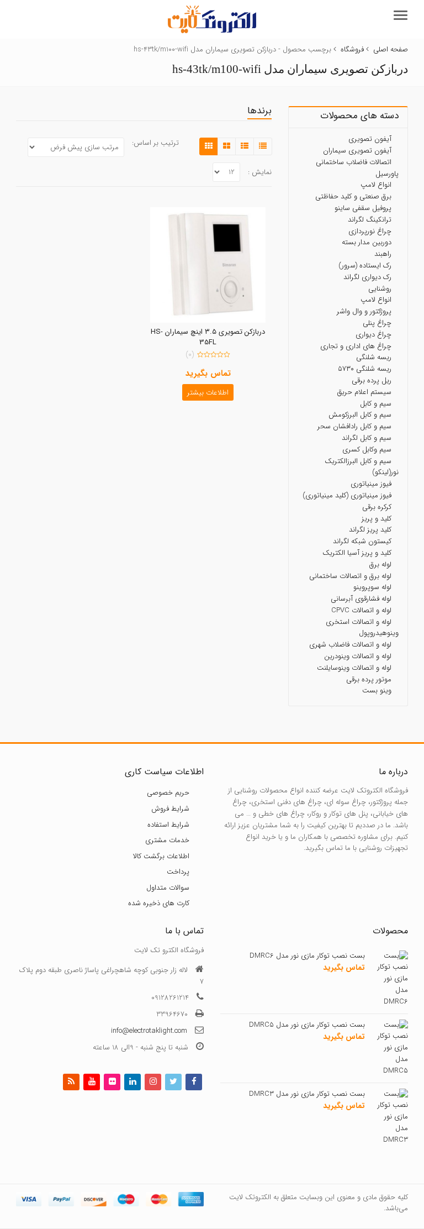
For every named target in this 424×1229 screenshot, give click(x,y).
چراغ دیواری (373, 334)
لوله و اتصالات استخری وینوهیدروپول (362, 627)
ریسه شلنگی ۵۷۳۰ (364, 369)
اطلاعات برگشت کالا (161, 856)
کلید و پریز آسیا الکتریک (356, 553)
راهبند (382, 254)
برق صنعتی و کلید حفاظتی (353, 196)
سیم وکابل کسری (366, 449)
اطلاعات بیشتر (208, 392)
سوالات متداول (167, 888)
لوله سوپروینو (372, 587)
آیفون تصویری (369, 139)
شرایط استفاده (168, 824)
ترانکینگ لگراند (369, 219)
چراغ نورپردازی (369, 231)
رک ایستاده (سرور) (364, 265)
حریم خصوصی (168, 793)
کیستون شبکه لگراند (362, 541)
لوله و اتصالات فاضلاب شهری (350, 644)
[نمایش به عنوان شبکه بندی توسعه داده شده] (227, 146)
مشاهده (203, 332)
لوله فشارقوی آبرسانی (361, 599)
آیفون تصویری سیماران (357, 150)
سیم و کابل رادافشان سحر (354, 426)
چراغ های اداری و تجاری (355, 345)
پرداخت (178, 872)
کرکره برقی (376, 507)
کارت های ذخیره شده (158, 903)
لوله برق (380, 564)
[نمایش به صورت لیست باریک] (262, 146)
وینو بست (376, 690)
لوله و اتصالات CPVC (361, 610)
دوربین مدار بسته (366, 242)
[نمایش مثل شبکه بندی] (208, 146)
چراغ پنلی (377, 323)
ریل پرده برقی (371, 380)
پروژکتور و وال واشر (364, 311)
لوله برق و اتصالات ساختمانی (350, 575)
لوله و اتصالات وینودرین (357, 656)
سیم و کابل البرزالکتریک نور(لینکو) (362, 466)
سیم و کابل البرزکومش (359, 415)
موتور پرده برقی (368, 679)
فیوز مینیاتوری (371, 484)
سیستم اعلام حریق (364, 392)
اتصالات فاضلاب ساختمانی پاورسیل (357, 168)
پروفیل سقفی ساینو (363, 208)
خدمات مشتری (167, 840)
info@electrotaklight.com (149, 1031)
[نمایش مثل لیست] (244, 146)
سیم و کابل (375, 403)
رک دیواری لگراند (367, 277)
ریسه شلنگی (373, 357)
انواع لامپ (376, 185)
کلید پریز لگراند (370, 529)
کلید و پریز (376, 518)
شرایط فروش (170, 809)
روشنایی (379, 288)
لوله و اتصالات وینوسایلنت (354, 668)
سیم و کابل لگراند (366, 438)
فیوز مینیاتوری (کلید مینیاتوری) (347, 495)
